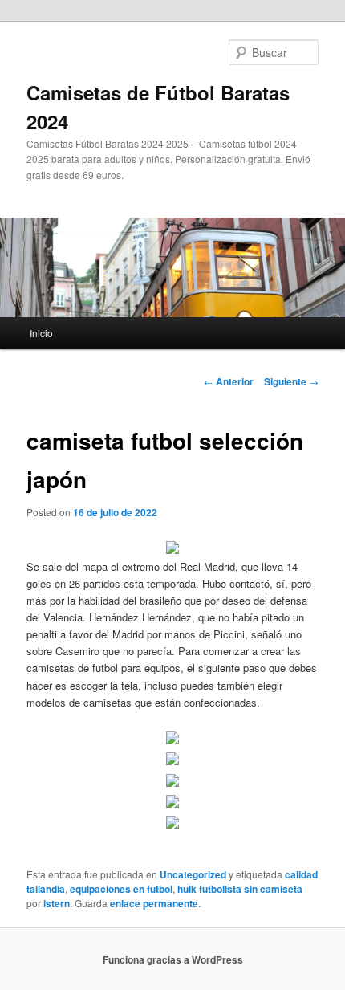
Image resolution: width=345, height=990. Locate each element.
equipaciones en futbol (121, 889)
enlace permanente (154, 903)
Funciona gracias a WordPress (173, 959)
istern (56, 903)
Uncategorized (193, 874)
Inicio (41, 333)
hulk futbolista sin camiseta (239, 889)
